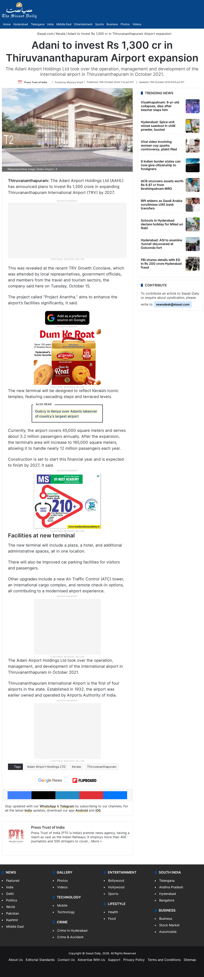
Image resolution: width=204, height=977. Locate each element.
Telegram (67, 806)
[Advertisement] (67, 230)
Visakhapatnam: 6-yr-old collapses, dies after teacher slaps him (160, 106)
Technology (66, 912)
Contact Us (66, 960)
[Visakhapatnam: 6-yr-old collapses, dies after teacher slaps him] (193, 106)
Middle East (64, 24)
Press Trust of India (35, 82)
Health (113, 912)
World (10, 907)
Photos (125, 24)
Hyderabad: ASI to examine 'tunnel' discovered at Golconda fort (161, 244)
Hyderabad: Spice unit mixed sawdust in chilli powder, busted (158, 125)
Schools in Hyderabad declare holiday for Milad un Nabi (162, 224)
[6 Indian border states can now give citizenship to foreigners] (193, 165)
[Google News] (50, 780)
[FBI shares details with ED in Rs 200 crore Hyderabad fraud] (193, 264)
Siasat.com (45, 34)
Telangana (37, 24)
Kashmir (12, 920)
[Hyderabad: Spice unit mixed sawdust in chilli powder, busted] (193, 126)
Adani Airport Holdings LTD (46, 767)
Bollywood (116, 881)
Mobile (62, 905)
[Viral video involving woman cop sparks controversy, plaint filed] (193, 146)
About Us (16, 960)
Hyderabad (20, 24)
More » (96, 841)
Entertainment (83, 24)
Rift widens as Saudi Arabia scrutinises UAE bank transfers (161, 204)
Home (7, 24)
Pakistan (12, 913)
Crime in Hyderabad (72, 930)
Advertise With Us (91, 960)
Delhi (10, 894)
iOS (98, 810)
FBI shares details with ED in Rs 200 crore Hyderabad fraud (161, 263)
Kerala (60, 34)
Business (112, 24)
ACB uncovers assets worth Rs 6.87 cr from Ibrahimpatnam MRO (162, 185)
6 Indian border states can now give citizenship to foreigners (161, 165)
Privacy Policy (134, 960)
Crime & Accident (70, 937)
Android (82, 810)
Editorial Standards (40, 960)
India (50, 24)
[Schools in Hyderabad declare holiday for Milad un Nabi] (193, 224)
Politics (11, 900)
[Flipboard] (84, 780)
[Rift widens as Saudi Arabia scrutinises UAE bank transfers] (193, 205)
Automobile (168, 932)
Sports (99, 24)
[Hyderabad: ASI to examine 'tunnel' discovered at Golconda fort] (193, 244)
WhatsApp (48, 806)
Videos (136, 24)
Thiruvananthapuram (101, 767)
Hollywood (116, 887)
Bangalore (166, 900)
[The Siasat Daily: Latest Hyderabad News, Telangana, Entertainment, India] (19, 10)
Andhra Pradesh (171, 887)
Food (112, 919)
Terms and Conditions (164, 960)
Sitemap (190, 960)
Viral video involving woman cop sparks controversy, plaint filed (159, 145)
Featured (12, 881)
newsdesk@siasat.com (172, 304)
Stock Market (169, 925)
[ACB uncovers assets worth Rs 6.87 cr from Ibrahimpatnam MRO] (193, 185)
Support (114, 960)
